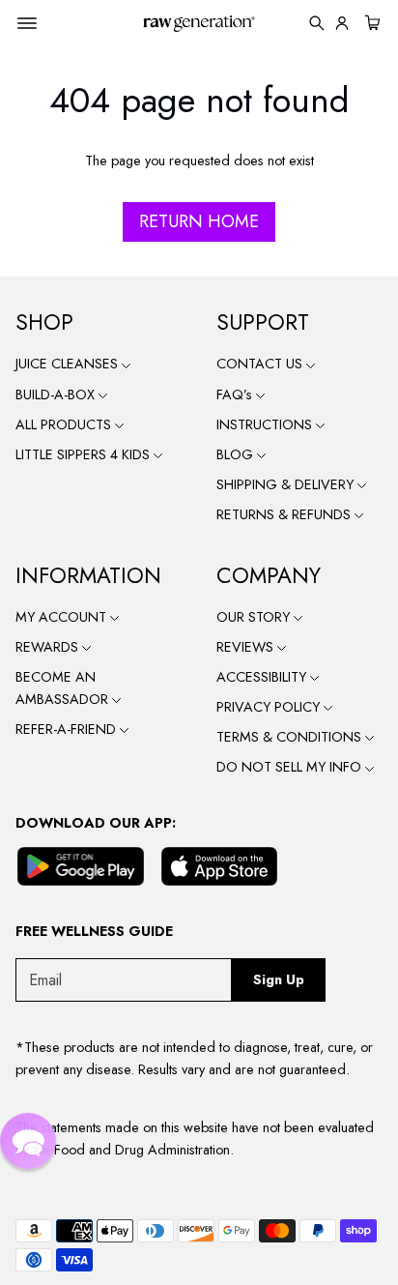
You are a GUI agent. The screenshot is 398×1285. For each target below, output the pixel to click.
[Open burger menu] (27, 23)
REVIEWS (246, 647)
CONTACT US (261, 363)
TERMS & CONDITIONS (290, 736)
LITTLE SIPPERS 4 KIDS (84, 454)
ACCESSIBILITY (263, 676)
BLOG (236, 454)
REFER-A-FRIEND (67, 729)
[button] (28, 1141)
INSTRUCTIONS (266, 424)
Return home (199, 221)
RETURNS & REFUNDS (285, 514)
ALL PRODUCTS (65, 424)
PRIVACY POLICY (270, 706)
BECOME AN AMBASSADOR (63, 688)
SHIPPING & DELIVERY (286, 484)
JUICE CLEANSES (68, 363)
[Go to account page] (342, 23)
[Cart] (370, 23)
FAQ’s (236, 394)
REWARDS (48, 647)
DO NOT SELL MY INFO (290, 766)
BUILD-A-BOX (57, 394)
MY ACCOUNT (62, 617)
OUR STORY (255, 617)
